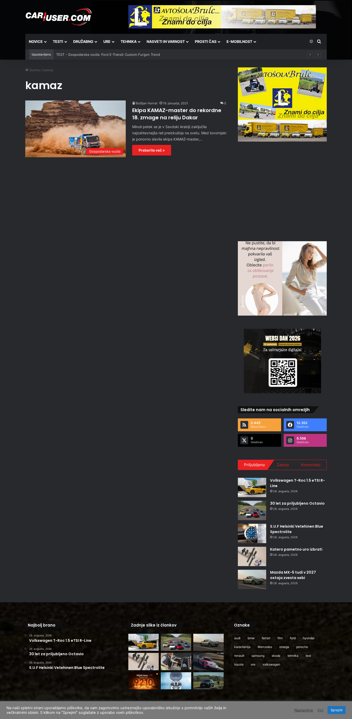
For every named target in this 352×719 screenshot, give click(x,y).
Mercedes (265, 647)
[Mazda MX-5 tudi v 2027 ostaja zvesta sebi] (252, 579)
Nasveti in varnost (166, 41)
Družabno (83, 41)
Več (320, 710)
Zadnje (283, 464)
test (308, 656)
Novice (36, 41)
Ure (107, 41)
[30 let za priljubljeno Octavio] (252, 510)
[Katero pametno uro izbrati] (252, 556)
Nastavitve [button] (303, 710)
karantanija (242, 647)
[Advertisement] (282, 190)
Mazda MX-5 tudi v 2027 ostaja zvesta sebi (293, 575)
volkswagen (271, 664)
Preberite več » (152, 150)
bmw (251, 638)
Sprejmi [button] (336, 710)
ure (253, 664)
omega (284, 647)
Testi (58, 41)
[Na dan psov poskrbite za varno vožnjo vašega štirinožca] (176, 661)
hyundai (308, 638)
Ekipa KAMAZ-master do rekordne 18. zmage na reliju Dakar (176, 114)
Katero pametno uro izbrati (296, 549)
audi (237, 638)
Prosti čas (205, 41)
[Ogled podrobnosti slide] (282, 104)
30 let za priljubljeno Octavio (297, 503)
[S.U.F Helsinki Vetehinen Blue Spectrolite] (252, 533)
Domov (34, 70)
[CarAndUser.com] (58, 17)
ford (293, 638)
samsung (258, 656)
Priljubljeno (254, 464)
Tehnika (129, 41)
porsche (302, 647)
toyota (239, 664)
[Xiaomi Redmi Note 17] (143, 681)
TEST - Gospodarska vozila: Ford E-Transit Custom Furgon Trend (108, 54)
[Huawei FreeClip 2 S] (176, 681)
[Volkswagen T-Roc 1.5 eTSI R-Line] (252, 487)
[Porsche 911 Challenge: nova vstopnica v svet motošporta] (208, 661)
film (280, 638)
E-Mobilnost (239, 41)
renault (239, 656)
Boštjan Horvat (146, 103)
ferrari (266, 638)
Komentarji (311, 464)
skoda (276, 656)
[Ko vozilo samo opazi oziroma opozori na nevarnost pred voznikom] (208, 681)
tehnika (293, 656)
